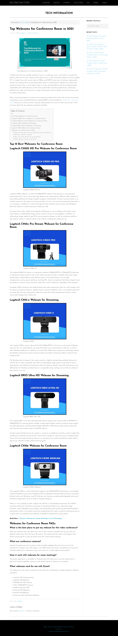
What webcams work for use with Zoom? (26, 139)
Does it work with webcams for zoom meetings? (27, 137)
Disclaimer (60, 627)
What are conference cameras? (23, 134)
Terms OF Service (69, 627)
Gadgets (19, 601)
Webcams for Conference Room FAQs (23, 130)
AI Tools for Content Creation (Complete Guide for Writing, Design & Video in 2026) (97, 55)
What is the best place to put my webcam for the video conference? (33, 132)
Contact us (59, 629)
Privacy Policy (53, 627)
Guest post (52, 631)
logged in (22, 611)
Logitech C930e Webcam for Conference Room (26, 128)
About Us (46, 627)
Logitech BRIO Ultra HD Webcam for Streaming (26, 125)
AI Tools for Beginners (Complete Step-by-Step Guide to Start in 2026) (96, 38)
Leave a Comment (32, 33)
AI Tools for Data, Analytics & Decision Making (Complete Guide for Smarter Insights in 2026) (97, 47)
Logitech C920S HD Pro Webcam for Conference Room (29, 118)
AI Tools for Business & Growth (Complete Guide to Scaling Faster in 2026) (97, 63)
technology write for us (62, 631)
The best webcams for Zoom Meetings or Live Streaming (40, 518)
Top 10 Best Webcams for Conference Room (25, 116)
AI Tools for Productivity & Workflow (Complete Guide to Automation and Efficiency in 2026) (97, 71)
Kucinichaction (19, 3)
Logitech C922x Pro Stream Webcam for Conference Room (29, 121)
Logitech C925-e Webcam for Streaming (24, 123)
